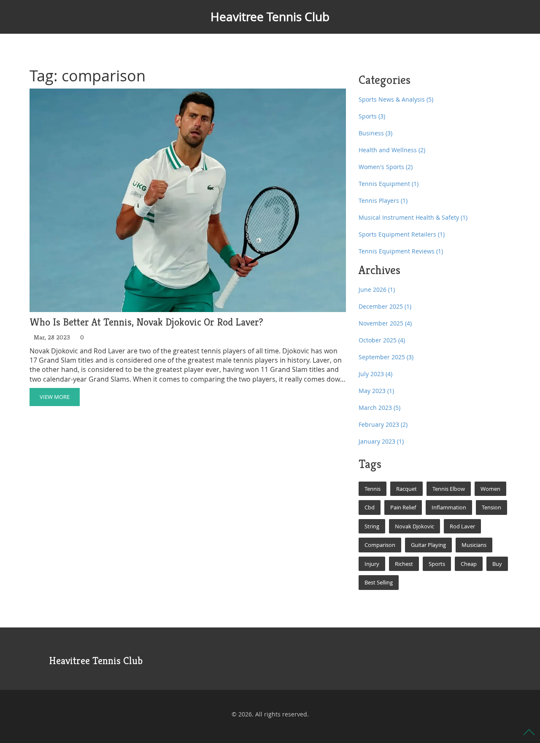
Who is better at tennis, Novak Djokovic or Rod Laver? (146, 322)
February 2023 (383, 424)
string (371, 526)
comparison (379, 545)
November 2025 (385, 323)
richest (404, 564)
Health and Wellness (392, 150)
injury (371, 564)
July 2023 (375, 374)
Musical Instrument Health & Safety (413, 217)
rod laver (462, 526)
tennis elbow (448, 489)
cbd (369, 507)
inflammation (449, 507)
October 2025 (382, 340)
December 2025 (385, 306)
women (490, 489)
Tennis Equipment (388, 184)
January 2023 (381, 441)
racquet (406, 489)
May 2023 (376, 391)
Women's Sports (386, 167)
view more (55, 397)
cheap (469, 564)
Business (375, 133)
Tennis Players (383, 201)
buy (497, 564)
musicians (474, 545)
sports (437, 564)
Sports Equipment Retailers (402, 234)
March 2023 (379, 408)
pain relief (403, 507)
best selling (378, 582)
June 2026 (377, 289)
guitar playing (428, 545)
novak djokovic (414, 526)
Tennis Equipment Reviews (401, 251)
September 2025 (386, 357)
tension (491, 507)
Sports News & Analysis (396, 99)
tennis (372, 489)
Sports (372, 116)
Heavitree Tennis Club (270, 16)
